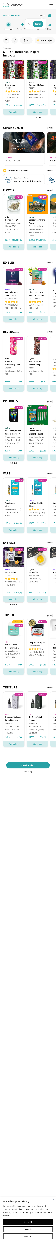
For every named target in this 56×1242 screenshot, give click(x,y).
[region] (28, 1219)
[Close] (53, 1199)
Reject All (28, 1236)
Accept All (28, 1222)
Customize (28, 1229)
